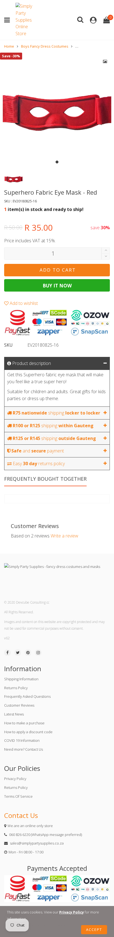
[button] (106, 256)
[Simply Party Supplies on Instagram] (38, 652)
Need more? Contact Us (23, 749)
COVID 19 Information (22, 740)
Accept (94, 929)
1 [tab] (57, 162)
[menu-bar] (8, 20)
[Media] (105, 61)
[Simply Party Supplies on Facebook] (7, 652)
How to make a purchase (24, 722)
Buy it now (57, 285)
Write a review (64, 536)
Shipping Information (21, 678)
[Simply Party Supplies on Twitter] (17, 652)
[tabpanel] (57, 110)
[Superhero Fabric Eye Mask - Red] (57, 110)
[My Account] (93, 20)
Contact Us (21, 815)
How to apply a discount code (28, 731)
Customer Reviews (19, 705)
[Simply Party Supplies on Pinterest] (28, 652)
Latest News (14, 714)
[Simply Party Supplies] (25, 20)
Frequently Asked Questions (27, 696)
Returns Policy (16, 687)
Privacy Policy (15, 778)
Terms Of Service (18, 796)
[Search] (80, 19)
